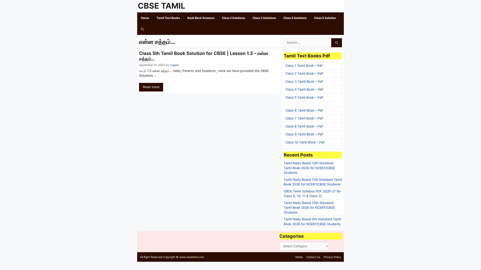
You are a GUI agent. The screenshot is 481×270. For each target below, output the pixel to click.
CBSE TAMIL (161, 5)
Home (145, 18)
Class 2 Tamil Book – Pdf (304, 73)
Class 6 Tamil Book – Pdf (304, 110)
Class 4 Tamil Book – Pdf (304, 89)
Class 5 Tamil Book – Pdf (304, 97)
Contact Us (313, 257)
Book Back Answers (200, 18)
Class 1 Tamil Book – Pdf (303, 66)
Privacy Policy (332, 257)
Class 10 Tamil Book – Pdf (304, 142)
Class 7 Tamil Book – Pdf (304, 118)
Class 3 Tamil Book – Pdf (304, 81)
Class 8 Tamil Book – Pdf (304, 126)
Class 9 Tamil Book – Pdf (304, 134)
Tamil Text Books (168, 18)
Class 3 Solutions (264, 18)
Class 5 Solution (325, 18)
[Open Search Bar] (142, 29)
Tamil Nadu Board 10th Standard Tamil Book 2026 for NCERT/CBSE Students (309, 207)
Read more (151, 87)
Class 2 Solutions (233, 18)
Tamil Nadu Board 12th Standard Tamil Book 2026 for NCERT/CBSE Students (309, 168)
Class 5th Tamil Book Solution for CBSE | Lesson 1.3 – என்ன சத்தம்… (203, 56)
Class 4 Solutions (295, 18)
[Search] (336, 42)
